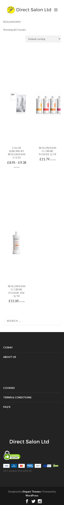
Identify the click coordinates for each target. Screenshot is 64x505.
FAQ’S (6, 406)
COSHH (7, 347)
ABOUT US (9, 356)
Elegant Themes (32, 491)
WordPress (32, 495)
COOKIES (9, 387)
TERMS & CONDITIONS (17, 397)
